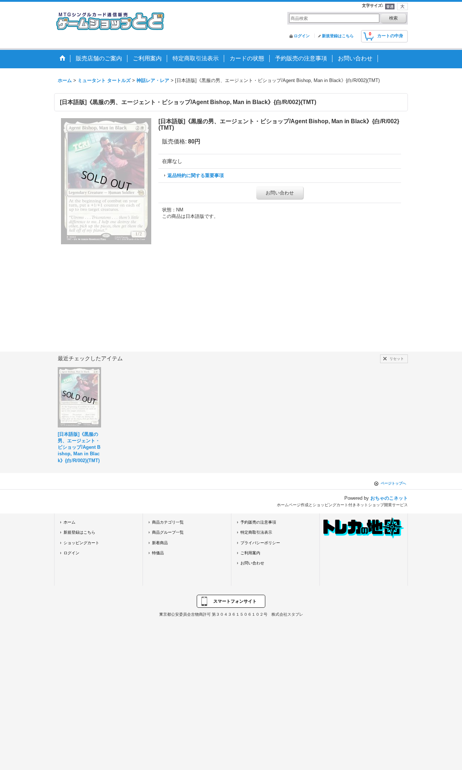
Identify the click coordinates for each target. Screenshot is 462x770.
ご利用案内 (250, 553)
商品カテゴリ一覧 (168, 522)
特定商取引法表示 (256, 532)
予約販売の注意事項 (258, 522)
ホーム (69, 522)
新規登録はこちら (338, 36)
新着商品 (160, 543)
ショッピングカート (81, 543)
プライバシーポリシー (260, 543)
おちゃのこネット (389, 498)
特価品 (158, 553)
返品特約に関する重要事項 (195, 175)
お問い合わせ (280, 192)
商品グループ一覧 (168, 532)
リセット (396, 359)
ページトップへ (393, 483)
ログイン (302, 36)
